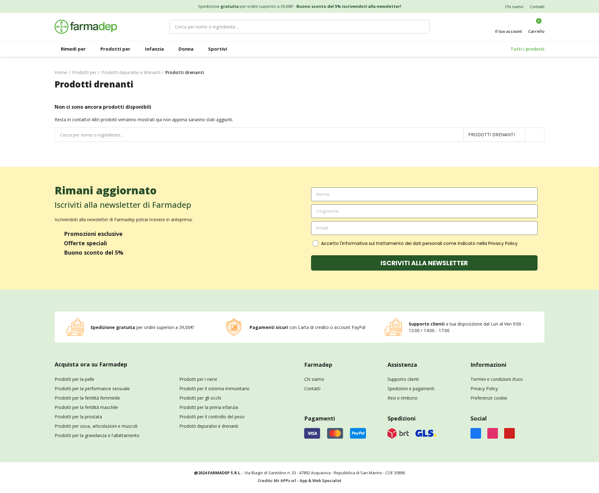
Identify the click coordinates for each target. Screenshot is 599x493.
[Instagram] (492, 433)
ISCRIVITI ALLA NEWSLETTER (424, 263)
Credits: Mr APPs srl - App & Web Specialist (299, 480)
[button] (514, 7)
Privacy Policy (484, 388)
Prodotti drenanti (491, 134)
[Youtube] (509, 433)
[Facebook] (475, 433)
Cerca (422, 27)
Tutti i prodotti (527, 49)
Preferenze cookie (488, 398)
